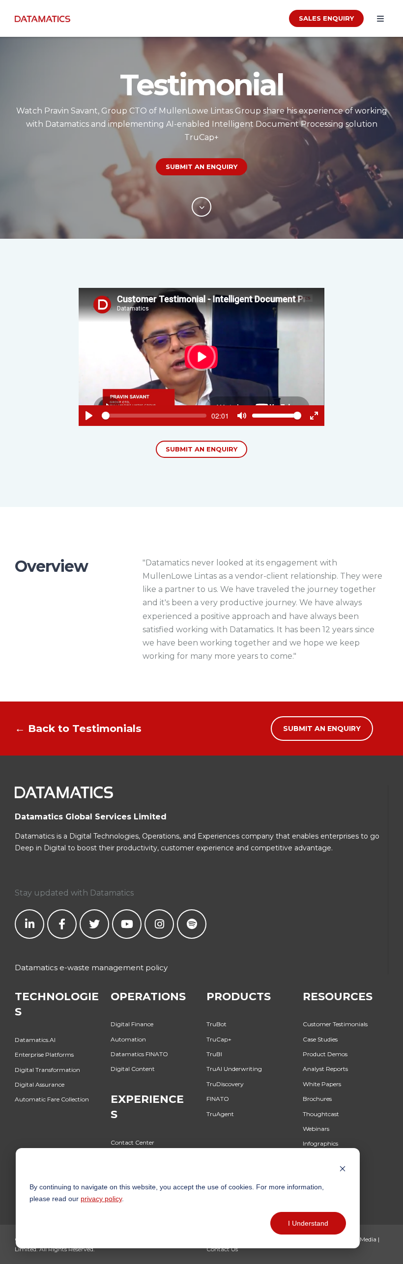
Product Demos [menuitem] (325, 1054)
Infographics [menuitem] (320, 1143)
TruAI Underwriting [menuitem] (234, 1068)
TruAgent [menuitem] (220, 1114)
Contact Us (222, 1249)
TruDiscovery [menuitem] (225, 1084)
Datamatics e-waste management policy (91, 967)
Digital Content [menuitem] (133, 1068)
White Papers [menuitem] (322, 1084)
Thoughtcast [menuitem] (321, 1114)
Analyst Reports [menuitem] (325, 1068)
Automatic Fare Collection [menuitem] (52, 1099)
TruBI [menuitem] (214, 1054)
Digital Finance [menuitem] (132, 1024)
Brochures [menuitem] (317, 1098)
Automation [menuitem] (128, 1039)
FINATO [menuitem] (217, 1098)
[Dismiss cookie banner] (342, 1168)
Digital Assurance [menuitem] (39, 1084)
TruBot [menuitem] (216, 1024)
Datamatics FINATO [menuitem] (139, 1054)
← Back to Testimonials (78, 728)
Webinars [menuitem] (316, 1128)
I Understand (308, 1223)
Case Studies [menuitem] (320, 1039)
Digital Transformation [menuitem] (47, 1069)
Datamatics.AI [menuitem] (35, 1039)
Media (368, 1239)
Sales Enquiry (326, 18)
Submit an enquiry (201, 449)
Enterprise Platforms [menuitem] (44, 1054)
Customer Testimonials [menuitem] (335, 1024)
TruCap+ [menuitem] (218, 1039)
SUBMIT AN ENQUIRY (201, 166)
